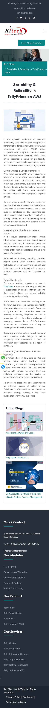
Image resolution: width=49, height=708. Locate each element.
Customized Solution (14, 577)
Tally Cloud (9, 618)
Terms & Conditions (16, 702)
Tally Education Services (16, 654)
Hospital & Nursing (13, 588)
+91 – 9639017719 (14, 544)
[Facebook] (16, 17)
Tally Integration (12, 648)
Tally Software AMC (14, 670)
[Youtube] (24, 17)
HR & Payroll (10, 566)
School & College (12, 583)
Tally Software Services (16, 665)
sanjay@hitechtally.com (24, 8)
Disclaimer (28, 697)
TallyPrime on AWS (14, 624)
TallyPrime (8, 286)
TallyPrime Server (13, 613)
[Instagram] (33, 17)
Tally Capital (10, 643)
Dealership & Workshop (16, 572)
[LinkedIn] (28, 17)
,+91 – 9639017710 (30, 544)
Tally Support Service (15, 659)
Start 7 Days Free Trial (31, 43)
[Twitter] (20, 17)
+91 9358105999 (24, 13)
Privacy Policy (13, 697)
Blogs (11, 64)
